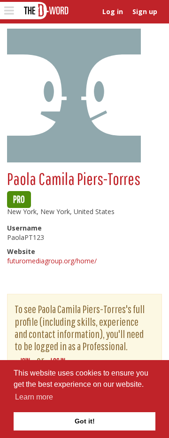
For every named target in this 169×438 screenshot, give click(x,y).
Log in (112, 11)
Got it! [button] (85, 421)
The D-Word (45, 10)
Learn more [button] (34, 397)
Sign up (144, 11)
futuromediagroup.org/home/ (52, 260)
